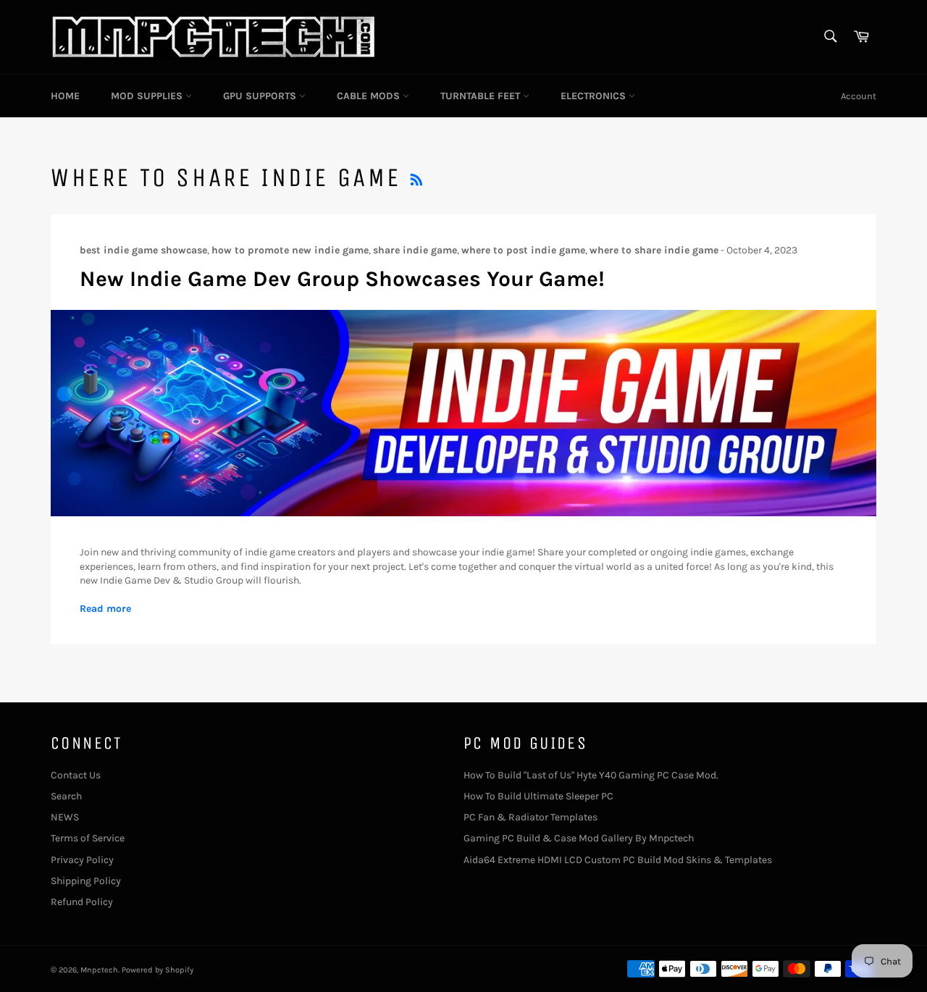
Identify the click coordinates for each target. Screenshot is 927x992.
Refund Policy (82, 902)
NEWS (65, 817)
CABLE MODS (370, 96)
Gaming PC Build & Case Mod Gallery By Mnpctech (579, 838)
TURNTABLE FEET (481, 96)
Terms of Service (88, 838)
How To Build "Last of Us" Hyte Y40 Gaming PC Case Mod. (591, 775)
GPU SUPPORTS (261, 96)
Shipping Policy (86, 881)
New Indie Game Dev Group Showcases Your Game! (342, 279)
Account (858, 96)
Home (65, 96)
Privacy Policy (82, 860)
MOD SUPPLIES (148, 96)
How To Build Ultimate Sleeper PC (538, 796)
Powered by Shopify (157, 970)
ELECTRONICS (595, 96)
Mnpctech (99, 970)
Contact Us (76, 775)
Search (66, 796)
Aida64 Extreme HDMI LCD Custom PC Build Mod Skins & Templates (618, 860)
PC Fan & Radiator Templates (530, 817)
